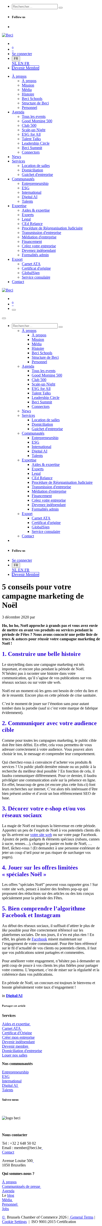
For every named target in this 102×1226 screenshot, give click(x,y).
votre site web (41, 835)
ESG (6, 1076)
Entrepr (15, 1072)
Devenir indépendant (18, 1042)
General (81, 1217)
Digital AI (10, 1085)
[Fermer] (4, 318)
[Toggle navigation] (14, 310)
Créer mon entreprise (18, 1037)
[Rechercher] (61, 7)
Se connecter (22, 54)
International (12, 1081)
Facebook (39, 939)
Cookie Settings (14, 1222)
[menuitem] (15, 63)
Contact (8, 1152)
